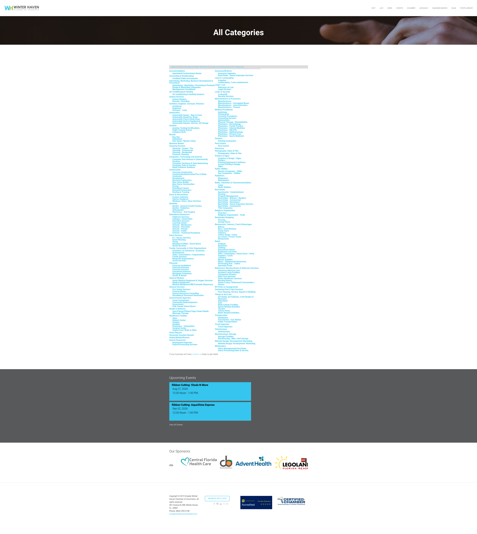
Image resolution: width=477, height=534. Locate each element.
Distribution (223, 318)
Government (177, 304)
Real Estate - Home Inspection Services (235, 75)
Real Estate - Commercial (229, 200)
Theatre (221, 309)
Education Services (180, 221)
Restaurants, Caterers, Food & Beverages (233, 224)
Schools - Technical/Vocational (186, 233)
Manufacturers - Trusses (229, 107)
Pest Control (220, 143)
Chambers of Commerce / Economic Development (188, 251)
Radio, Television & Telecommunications (233, 182)
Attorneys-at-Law (226, 87)
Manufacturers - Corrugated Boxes (233, 103)
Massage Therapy (180, 313)
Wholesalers (220, 346)
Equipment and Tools (227, 251)
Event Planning (179, 240)
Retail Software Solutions (183, 167)
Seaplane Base (179, 132)
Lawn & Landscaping (224, 78)
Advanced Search (186, 67)
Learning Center (179, 223)
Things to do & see (223, 294)
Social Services (179, 260)
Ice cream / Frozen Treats (229, 237)
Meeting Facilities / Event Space (186, 244)
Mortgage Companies (182, 273)
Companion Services (227, 274)
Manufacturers (224, 101)
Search (174, 67)
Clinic (174, 318)
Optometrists (224, 120)
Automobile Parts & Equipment (186, 121)
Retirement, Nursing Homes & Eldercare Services (237, 268)
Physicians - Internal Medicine (231, 128)
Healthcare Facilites (178, 316)
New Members (201, 67)
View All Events (176, 425)
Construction (175, 170)
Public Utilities (221, 169)
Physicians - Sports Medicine (231, 136)
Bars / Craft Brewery (227, 229)
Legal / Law (220, 85)
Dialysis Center (179, 320)
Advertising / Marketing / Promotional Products (193, 85)
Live (381, 8)
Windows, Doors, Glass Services (186, 201)
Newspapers (223, 180)
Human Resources (177, 340)
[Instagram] (218, 504)
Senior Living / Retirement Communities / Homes (236, 283)
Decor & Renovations (178, 194)
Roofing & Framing (180, 192)
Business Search (440, 8)
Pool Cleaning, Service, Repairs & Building (236, 292)
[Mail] (227, 504)
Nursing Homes (225, 280)
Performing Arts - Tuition (229, 263)
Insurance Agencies (227, 73)
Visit (373, 8)
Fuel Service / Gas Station (229, 320)
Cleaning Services (177, 146)
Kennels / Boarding (180, 101)
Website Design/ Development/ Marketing (233, 341)
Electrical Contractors (182, 180)
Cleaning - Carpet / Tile (182, 148)
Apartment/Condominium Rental (186, 73)
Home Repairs (175, 332)
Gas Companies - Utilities (229, 173)
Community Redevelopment (184, 302)
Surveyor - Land (179, 110)
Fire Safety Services (181, 289)
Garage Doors (224, 222)
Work (389, 8)
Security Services (226, 96)
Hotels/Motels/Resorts (179, 337)
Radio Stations (224, 187)
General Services (177, 287)
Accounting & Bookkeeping (181, 76)
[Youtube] (221, 504)
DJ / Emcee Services (181, 238)
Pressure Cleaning (180, 154)
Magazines (223, 178)
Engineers (176, 108)
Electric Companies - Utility (230, 171)
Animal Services (176, 97)
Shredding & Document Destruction (188, 295)
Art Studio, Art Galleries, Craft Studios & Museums (236, 298)
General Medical (176, 278)
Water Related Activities (228, 313)
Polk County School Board (184, 306)
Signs (220, 166)
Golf (220, 303)
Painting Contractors (227, 141)
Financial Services (180, 269)
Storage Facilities (226, 336)
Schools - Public (179, 231)
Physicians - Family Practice (230, 126)
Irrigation (222, 80)
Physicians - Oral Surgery (183, 212)
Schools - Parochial (181, 227)
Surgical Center (179, 328)
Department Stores (226, 250)
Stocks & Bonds (179, 275)
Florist (175, 242)
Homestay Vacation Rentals (181, 335)
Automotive (174, 112)
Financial (173, 263)
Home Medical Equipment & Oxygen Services (192, 280)
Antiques (222, 244)
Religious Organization (225, 210)
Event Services (175, 235)
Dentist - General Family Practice (187, 206)
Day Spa (176, 137)
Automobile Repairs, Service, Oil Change (190, 123)
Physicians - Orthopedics (183, 326)
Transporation (221, 315)
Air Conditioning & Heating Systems (188, 94)
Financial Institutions (181, 265)
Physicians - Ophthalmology (230, 132)
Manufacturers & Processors (228, 99)
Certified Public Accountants (185, 78)
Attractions (223, 301)
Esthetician (177, 139)
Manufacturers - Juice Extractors (232, 105)
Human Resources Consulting (185, 293)
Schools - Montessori (181, 225)
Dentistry (173, 203)
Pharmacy (219, 148)
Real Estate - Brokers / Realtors (232, 198)
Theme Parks (224, 311)
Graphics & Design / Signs (229, 158)
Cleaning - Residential (182, 152)
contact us (196, 354)
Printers (221, 160)
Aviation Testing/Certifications (185, 128)
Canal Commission (180, 300)
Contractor (177, 176)
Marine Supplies (225, 259)
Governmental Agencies (180, 298)
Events (400, 8)
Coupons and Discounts (219, 67)
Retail (217, 241)
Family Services (179, 256)
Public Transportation (227, 321)
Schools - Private (180, 229)
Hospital (176, 324)
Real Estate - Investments (229, 206)
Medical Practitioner (224, 109)
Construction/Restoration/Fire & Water (189, 174)
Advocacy (423, 8)
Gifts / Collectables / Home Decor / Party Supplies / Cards (236, 254)
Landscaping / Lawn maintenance (233, 82)
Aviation (173, 125)
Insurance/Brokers (223, 71)
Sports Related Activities (229, 307)
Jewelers (222, 257)
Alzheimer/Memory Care (229, 270)
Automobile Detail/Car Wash (185, 117)
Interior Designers (180, 199)
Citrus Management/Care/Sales (232, 348)
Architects (176, 106)
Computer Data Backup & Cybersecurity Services (190, 160)
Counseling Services (227, 118)
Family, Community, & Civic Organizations (187, 248)
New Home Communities (183, 184)
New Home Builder (180, 182)
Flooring (221, 220)
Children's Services (180, 217)
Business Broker (176, 143)
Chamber (411, 8)
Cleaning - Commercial (182, 150)
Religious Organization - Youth (231, 215)
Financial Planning (180, 267)
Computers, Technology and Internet (185, 157)
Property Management (228, 196)
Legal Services (224, 89)
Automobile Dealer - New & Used (187, 115)
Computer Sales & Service (184, 165)
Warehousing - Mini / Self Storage (233, 338)
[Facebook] (214, 504)
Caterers (222, 233)
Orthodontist (177, 210)
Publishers (219, 176)
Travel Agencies (222, 324)
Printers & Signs (222, 156)
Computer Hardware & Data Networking (190, 163)
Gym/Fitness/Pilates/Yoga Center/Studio (190, 311)
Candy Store (223, 231)
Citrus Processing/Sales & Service (233, 350)
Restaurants (223, 239)
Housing (221, 194)
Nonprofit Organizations (183, 258)
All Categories (238, 67)
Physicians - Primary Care (229, 134)
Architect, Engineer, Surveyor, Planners (186, 104)
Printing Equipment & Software (232, 162)
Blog (454, 8)
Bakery (221, 227)
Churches (222, 213)
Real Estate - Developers (229, 202)
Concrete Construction (182, 172)
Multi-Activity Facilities (228, 305)
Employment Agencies (182, 342)
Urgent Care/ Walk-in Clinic (184, 330)
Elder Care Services (227, 276)
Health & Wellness (177, 309)
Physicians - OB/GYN (227, 130)
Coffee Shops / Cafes (227, 235)
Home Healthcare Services (230, 278)
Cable (220, 185)
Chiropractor (223, 114)
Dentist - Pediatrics (180, 208)
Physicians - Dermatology (229, 124)
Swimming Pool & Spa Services (229, 289)
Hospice (176, 322)
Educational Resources (179, 214)
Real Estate (220, 189)
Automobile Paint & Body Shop (186, 119)
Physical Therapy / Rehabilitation (232, 122)
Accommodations (177, 71)
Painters (218, 138)
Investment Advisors (181, 271)
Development (178, 178)
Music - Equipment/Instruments (232, 261)
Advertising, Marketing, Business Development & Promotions (191, 82)
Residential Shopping (224, 217)
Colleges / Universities (182, 219)
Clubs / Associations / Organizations (188, 254)
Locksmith (222, 94)
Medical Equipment (181, 282)
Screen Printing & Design (229, 164)
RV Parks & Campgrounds (226, 287)
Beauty (172, 134)
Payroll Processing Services (184, 344)
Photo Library (466, 8)
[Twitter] (224, 504)
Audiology (222, 112)
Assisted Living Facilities (229, 272)
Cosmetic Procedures (227, 116)
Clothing (221, 248)
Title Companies (225, 208)
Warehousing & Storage (225, 334)
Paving (175, 186)
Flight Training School (182, 130)
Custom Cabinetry (180, 197)
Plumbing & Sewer (180, 188)
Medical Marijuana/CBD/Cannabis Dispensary (192, 284)
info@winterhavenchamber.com (183, 514)
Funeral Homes (179, 291)
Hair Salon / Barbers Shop (184, 141)
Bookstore (222, 246)
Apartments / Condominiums (231, 192)
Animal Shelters (179, 99)
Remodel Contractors (181, 190)
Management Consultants (183, 89)
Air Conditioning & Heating (181, 92)
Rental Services (179, 246)
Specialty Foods (225, 265)
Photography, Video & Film (226, 151)
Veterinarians (221, 329)
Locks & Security (222, 92)
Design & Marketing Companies (186, 87)
